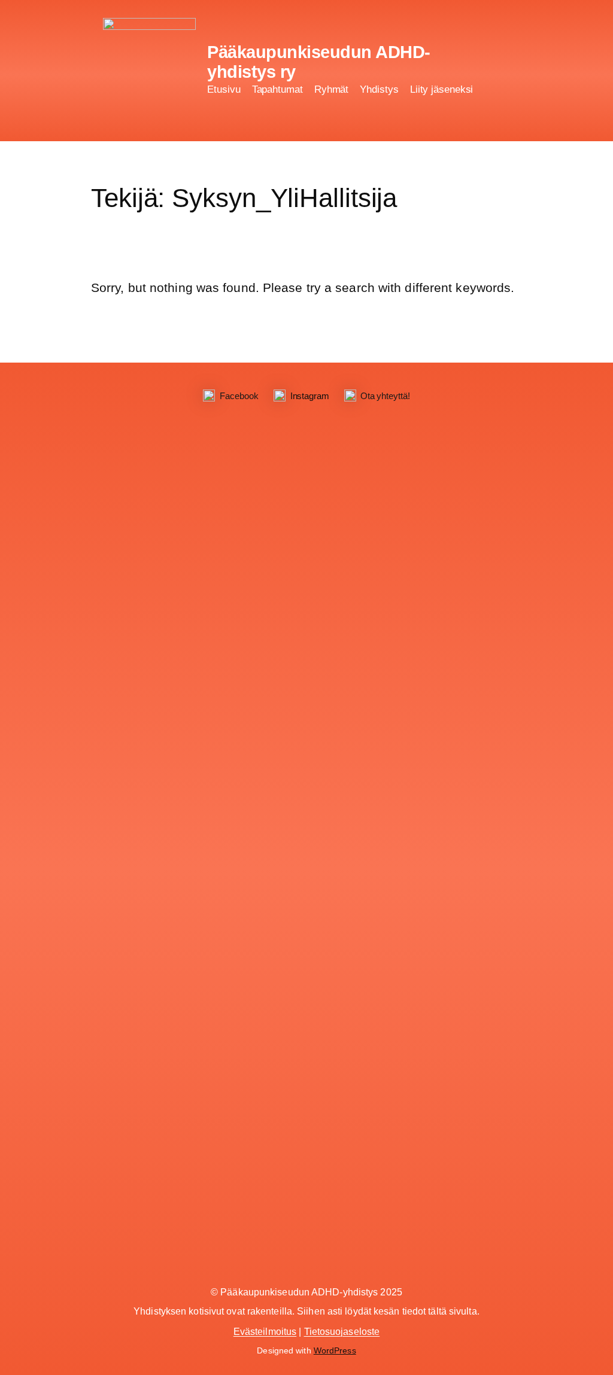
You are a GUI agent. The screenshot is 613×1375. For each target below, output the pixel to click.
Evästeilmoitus (264, 1331)
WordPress (335, 1350)
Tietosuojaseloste (342, 1331)
